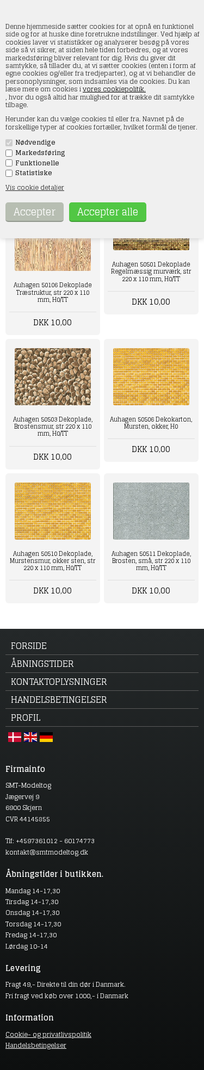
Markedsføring (40, 153)
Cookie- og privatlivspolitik (48, 1034)
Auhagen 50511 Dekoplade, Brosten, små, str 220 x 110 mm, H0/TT (151, 560)
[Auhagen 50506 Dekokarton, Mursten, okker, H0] (151, 376)
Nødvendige (35, 142)
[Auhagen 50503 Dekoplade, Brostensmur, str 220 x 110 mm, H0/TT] (53, 376)
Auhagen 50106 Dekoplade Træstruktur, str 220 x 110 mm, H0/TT (53, 292)
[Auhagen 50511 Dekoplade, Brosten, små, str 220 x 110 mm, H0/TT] (151, 511)
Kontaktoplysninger (59, 681)
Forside (29, 645)
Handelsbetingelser (59, 699)
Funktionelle (37, 163)
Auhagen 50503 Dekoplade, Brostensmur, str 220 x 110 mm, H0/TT (52, 426)
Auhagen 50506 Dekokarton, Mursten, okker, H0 (151, 423)
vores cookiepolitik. (114, 89)
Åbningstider (42, 663)
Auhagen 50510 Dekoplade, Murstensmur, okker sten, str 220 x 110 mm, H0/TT (52, 560)
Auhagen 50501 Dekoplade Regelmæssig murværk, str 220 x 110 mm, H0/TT (151, 271)
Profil (25, 717)
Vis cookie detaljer (34, 187)
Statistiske (33, 173)
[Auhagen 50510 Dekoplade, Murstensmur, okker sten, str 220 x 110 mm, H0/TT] (53, 511)
